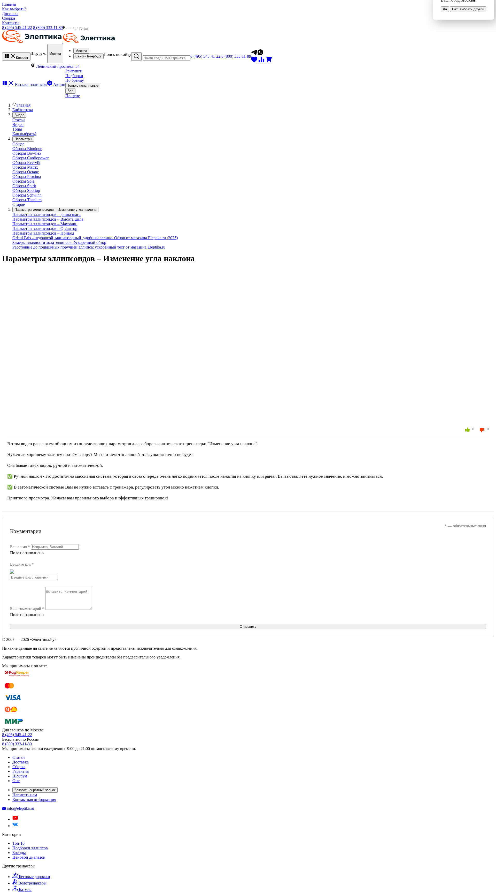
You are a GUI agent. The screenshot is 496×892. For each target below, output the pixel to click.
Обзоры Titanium (27, 200)
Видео (18, 124)
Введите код (22, 564)
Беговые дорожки (34, 876)
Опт (16, 780)
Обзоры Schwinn (27, 195)
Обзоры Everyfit (26, 162)
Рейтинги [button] (73, 71)
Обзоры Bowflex (26, 153)
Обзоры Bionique (27, 148)
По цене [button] (72, 96)
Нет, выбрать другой (468, 9)
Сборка (8, 18)
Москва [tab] (81, 51)
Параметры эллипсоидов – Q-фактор (44, 228)
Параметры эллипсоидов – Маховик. (44, 224)
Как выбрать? (14, 9)
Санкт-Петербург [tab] (88, 56)
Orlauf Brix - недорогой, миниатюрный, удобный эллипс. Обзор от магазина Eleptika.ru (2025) (95, 238)
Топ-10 (18, 843)
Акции (58, 84)
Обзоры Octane (25, 172)
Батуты (25, 889)
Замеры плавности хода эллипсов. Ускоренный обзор (59, 242)
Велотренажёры (32, 883)
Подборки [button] (74, 75)
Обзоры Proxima (26, 176)
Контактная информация (34, 799)
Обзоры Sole (23, 181)
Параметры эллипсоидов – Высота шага (47, 219)
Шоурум (19, 776)
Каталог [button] (30, 84)
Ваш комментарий (27, 608)
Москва (55, 54)
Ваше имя (20, 547)
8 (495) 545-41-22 (17, 27)
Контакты (10, 23)
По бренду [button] (74, 80)
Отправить (248, 626)
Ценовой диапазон (28, 857)
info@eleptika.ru (20, 808)
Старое (18, 204)
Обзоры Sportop (26, 190)
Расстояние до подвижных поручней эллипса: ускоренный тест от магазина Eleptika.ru (88, 247)
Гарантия (20, 771)
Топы (17, 129)
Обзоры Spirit (24, 186)
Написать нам (24, 795)
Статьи (18, 120)
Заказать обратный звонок (35, 790)
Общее (18, 144)
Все (70, 91)
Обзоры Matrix (25, 167)
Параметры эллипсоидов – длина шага (46, 214)
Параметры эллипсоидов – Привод (43, 233)
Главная (9, 4)
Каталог (22, 58)
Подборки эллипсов (30, 848)
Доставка (10, 13)
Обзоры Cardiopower (30, 158)
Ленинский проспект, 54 (58, 66)
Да (445, 9)
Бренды (19, 852)
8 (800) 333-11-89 (48, 27)
